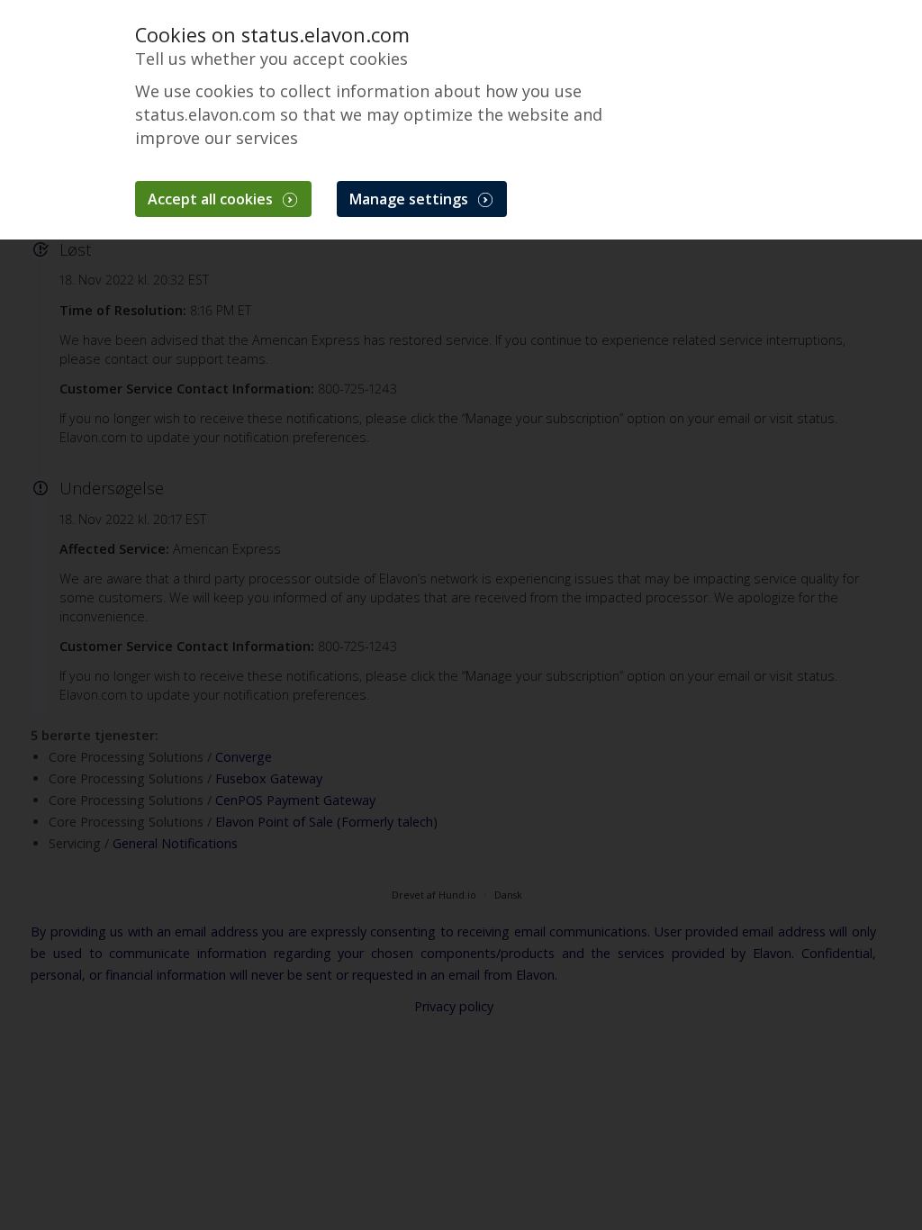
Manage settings (410, 199)
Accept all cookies (212, 199)
